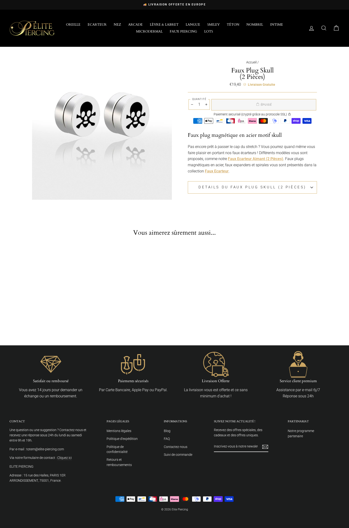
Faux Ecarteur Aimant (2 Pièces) (255, 159)
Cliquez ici (64, 458)
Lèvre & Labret (164, 24)
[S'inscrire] (265, 447)
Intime (276, 24)
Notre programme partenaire (301, 433)
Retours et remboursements (119, 462)
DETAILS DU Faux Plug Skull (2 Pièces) (252, 187)
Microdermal (149, 31)
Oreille (73, 24)
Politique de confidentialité (117, 449)
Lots (208, 31)
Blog (167, 431)
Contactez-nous (175, 447)
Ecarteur (97, 24)
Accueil (251, 62)
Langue (193, 24)
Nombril (254, 24)
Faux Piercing (183, 31)
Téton (233, 24)
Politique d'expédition (122, 439)
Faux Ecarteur (217, 171)
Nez (117, 24)
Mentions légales (119, 431)
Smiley (213, 24)
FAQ (167, 439)
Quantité (199, 99)
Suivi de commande (178, 455)
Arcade (135, 24)
